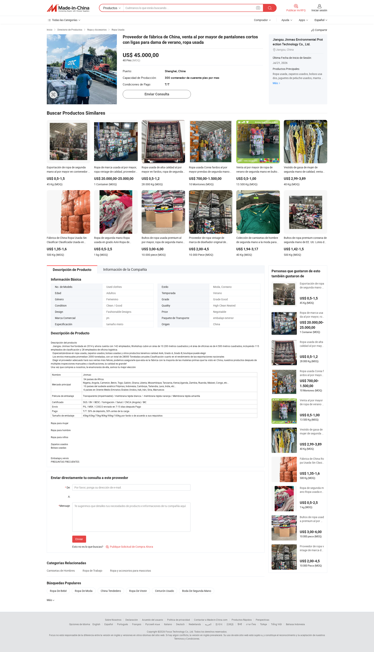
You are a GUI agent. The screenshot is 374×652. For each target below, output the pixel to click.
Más (275, 83)
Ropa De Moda (84, 591)
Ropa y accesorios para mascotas (130, 570)
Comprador (261, 20)
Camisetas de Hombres (61, 570)
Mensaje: (64, 506)
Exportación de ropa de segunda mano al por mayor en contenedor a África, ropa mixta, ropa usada (312, 285)
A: (69, 496)
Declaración (131, 619)
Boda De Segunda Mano (196, 591)
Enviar (79, 539)
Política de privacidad (178, 619)
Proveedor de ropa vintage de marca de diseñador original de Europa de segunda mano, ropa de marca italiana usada (312, 548)
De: (67, 487)
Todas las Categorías (64, 20)
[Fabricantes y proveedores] (68, 8)
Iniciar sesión (319, 10)
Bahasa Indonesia (295, 624)
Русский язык (152, 624)
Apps (302, 20)
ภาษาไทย (251, 624)
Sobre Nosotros (113, 619)
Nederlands (195, 624)
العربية (208, 624)
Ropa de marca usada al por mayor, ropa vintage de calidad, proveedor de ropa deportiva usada (312, 315)
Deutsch (180, 624)
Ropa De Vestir (138, 591)
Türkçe (263, 624)
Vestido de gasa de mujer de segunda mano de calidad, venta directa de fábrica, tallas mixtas (312, 431)
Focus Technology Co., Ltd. (180, 631)
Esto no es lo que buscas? (87, 546)
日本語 (230, 624)
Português (122, 624)
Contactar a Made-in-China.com (211, 619)
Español (108, 624)
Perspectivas (262, 619)
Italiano (168, 624)
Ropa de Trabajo (92, 570)
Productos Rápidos (242, 619)
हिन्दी (240, 624)
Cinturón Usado (164, 591)
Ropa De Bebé (58, 591)
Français (136, 624)
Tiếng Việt (276, 624)
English (96, 624)
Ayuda (285, 20)
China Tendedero (111, 591)
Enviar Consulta (157, 94)
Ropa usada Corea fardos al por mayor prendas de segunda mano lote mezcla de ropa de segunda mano (312, 373)
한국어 (218, 624)
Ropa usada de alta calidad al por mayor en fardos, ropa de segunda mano (311, 344)
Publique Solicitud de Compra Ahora (129, 546)
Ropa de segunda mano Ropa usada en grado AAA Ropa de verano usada (312, 490)
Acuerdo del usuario (152, 619)
